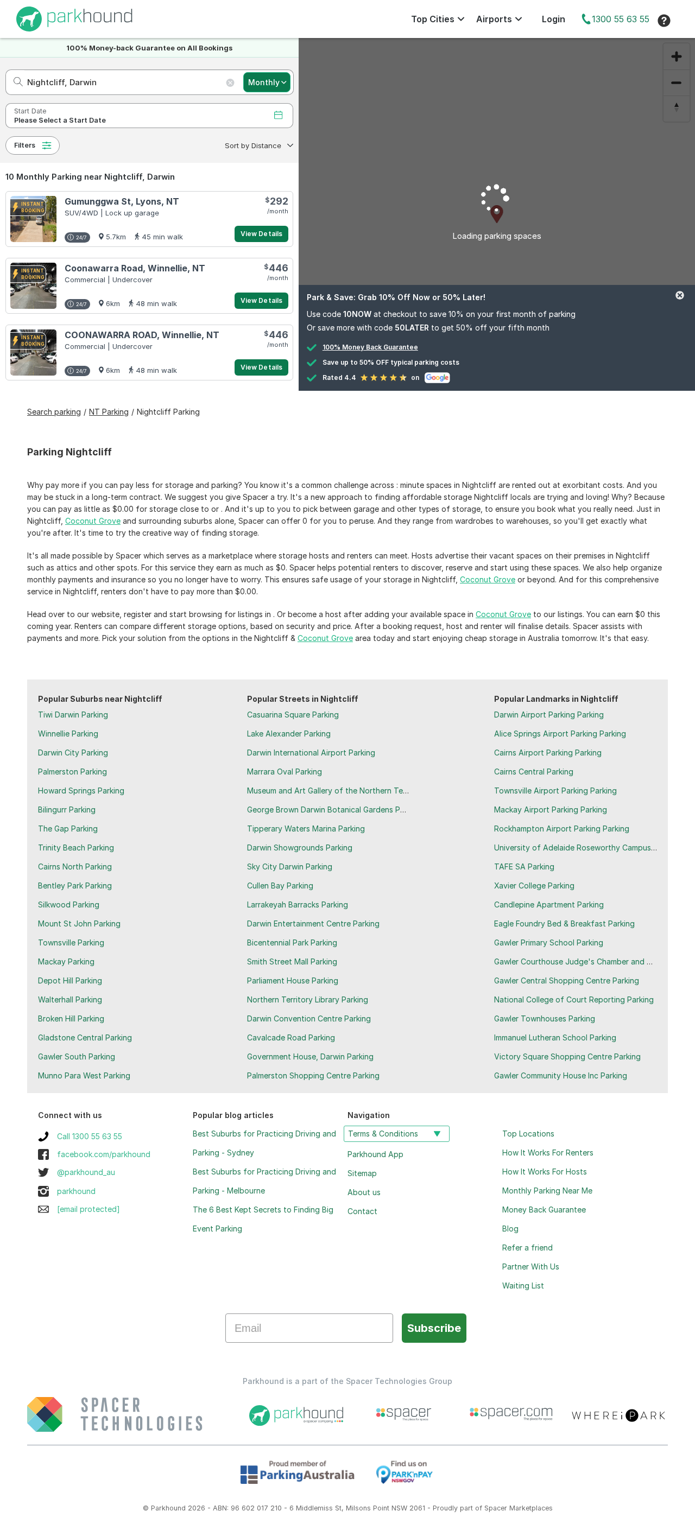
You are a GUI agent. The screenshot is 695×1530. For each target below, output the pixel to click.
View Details (261, 234)
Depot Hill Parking (70, 980)
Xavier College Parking (534, 885)
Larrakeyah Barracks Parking (297, 904)
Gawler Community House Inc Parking (560, 1075)
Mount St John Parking (79, 923)
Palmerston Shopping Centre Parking (313, 1075)
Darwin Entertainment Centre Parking (313, 923)
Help (664, 21)
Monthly (264, 82)
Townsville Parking (71, 942)
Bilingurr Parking (67, 809)
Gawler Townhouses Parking (544, 1018)
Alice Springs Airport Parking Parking (560, 733)
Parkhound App (375, 1154)
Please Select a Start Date (60, 120)
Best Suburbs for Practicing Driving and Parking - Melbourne (264, 1181)
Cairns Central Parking (533, 771)
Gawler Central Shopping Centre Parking (566, 980)
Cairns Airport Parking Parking (548, 752)
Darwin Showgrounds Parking (299, 847)
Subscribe (434, 1328)
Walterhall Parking (70, 999)
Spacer (495, 1508)
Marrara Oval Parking (284, 771)
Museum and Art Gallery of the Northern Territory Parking (350, 790)
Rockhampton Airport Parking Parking (561, 828)
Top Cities (432, 19)
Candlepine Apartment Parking (549, 904)
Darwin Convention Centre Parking (309, 1018)
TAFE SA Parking (524, 866)
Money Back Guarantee (544, 1209)
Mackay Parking (66, 961)
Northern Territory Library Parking (307, 999)
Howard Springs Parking (81, 790)
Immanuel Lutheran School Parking (555, 1037)
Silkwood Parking (68, 904)
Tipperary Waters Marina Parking (306, 828)
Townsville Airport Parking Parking (555, 790)
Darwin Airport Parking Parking (549, 714)
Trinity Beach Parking (76, 847)
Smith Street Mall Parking (292, 961)
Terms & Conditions (383, 1133)
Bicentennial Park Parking (292, 942)
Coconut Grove (93, 520)
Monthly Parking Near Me (547, 1190)
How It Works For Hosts (544, 1171)
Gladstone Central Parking (85, 1037)
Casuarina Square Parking (293, 714)
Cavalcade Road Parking (291, 1037)
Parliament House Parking (292, 980)
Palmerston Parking (72, 771)
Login (553, 19)
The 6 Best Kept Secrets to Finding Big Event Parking (263, 1219)
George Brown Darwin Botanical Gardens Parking (334, 809)
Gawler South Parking (76, 1056)
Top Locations (528, 1133)
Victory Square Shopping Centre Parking (567, 1056)
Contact (362, 1211)
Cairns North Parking (75, 866)
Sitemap (362, 1173)
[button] (258, 145)
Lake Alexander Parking (289, 733)
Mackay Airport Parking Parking (550, 809)
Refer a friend (527, 1247)
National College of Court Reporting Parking (574, 999)
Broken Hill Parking (71, 1018)
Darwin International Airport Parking (311, 752)
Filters (24, 145)
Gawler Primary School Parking (548, 942)
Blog (510, 1228)
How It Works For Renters (547, 1152)
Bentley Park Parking (75, 885)
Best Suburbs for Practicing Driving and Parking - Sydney (264, 1143)
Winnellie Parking (68, 733)
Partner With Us (530, 1266)
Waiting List (523, 1285)
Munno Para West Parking (84, 1075)
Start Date (30, 111)
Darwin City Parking (73, 752)
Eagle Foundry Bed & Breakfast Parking (564, 923)
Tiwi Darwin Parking (73, 714)
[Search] (14, 82)
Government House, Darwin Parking (310, 1056)
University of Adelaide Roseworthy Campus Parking (587, 847)
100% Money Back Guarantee (370, 347)
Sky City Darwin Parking (289, 866)
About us (364, 1192)
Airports (494, 19)
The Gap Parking (68, 828)
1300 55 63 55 (620, 19)
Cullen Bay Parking (280, 885)
